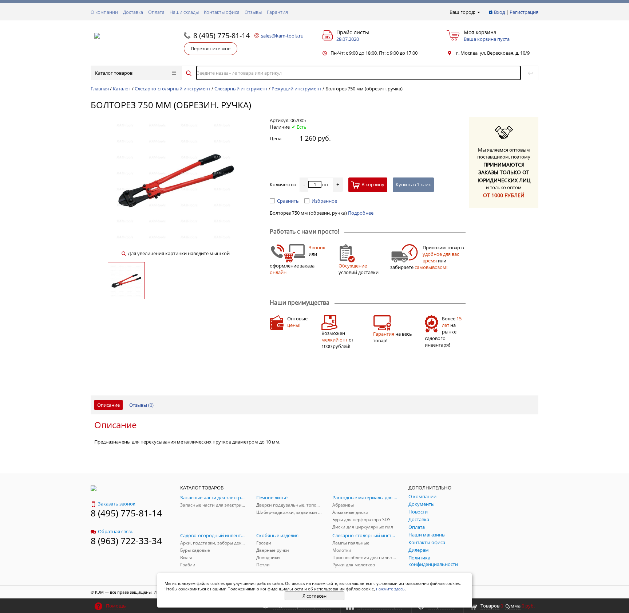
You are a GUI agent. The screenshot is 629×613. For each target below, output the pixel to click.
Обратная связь (116, 531)
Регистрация (524, 12)
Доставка (133, 12)
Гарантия (277, 12)
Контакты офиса (222, 12)
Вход (499, 12)
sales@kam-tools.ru (282, 35)
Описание (108, 405)
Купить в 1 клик (413, 184)
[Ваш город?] (478, 12)
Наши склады (184, 12)
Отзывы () (141, 405)
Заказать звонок (116, 503)
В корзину (372, 184)
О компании (104, 12)
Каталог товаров (113, 73)
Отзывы (253, 12)
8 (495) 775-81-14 (221, 35)
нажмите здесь (390, 588)
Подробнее (360, 213)
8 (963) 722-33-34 (126, 541)
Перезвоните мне (210, 48)
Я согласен (314, 596)
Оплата (156, 12)
